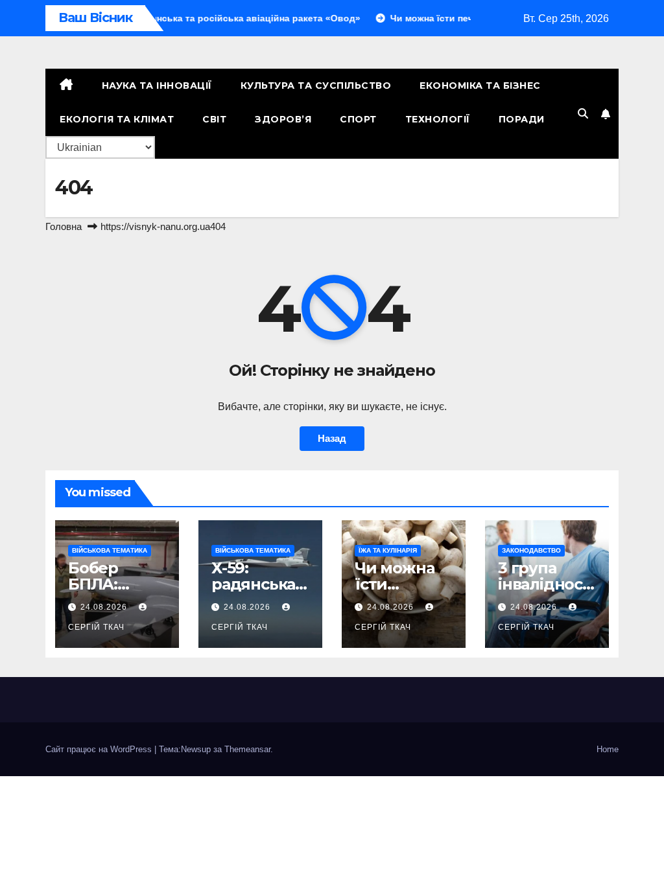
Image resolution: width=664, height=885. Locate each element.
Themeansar (247, 749)
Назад (332, 438)
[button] (583, 113)
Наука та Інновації (157, 85)
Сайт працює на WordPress (99, 749)
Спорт (358, 119)
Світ (214, 119)
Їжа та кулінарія (388, 550)
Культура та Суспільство (316, 85)
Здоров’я (283, 119)
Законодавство (531, 550)
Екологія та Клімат (117, 119)
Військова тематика (109, 550)
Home (608, 749)
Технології (437, 119)
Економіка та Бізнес (480, 85)
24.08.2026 (105, 607)
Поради (522, 119)
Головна (63, 226)
